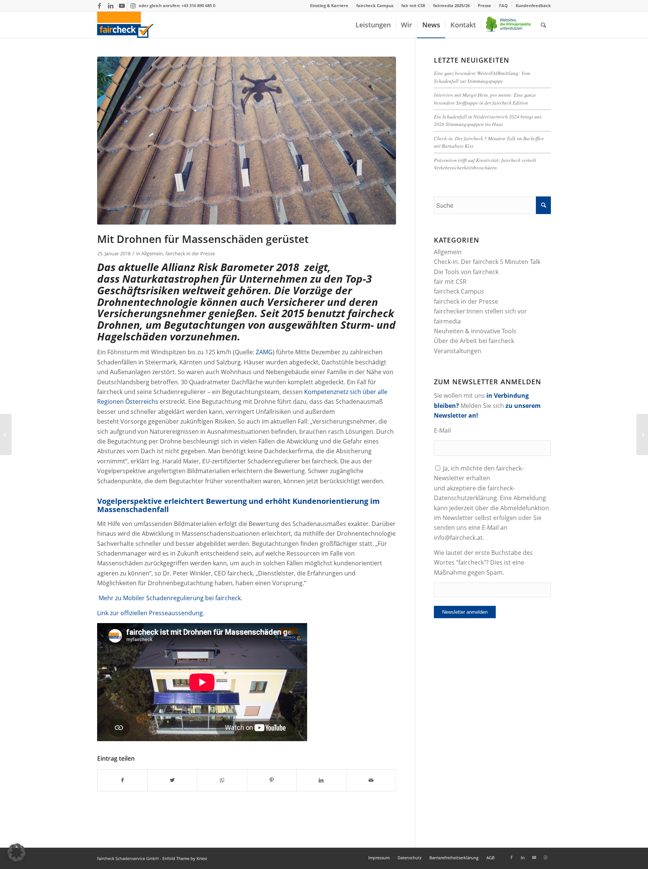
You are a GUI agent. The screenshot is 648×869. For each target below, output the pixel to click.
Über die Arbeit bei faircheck (474, 341)
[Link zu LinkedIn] (110, 5)
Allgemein (152, 253)
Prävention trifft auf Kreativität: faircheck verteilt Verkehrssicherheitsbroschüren (485, 163)
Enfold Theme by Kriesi (184, 858)
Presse (484, 5)
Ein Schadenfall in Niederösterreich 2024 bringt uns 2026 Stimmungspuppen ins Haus (488, 120)
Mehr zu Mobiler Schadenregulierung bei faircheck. (170, 598)
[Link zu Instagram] (133, 5)
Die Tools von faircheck (466, 272)
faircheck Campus (374, 5)
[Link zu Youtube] (121, 5)
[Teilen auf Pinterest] (272, 780)
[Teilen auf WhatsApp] (222, 780)
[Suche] (543, 25)
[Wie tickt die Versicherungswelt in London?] (642, 434)
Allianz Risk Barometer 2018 (230, 267)
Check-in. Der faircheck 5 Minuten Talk (487, 262)
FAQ (503, 5)
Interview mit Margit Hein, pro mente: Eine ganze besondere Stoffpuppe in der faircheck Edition (485, 98)
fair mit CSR (413, 5)
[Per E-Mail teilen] (371, 780)
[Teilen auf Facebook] (122, 780)
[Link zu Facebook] (99, 5)
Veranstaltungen (457, 351)
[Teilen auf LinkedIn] (321, 780)
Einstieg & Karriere (329, 5)
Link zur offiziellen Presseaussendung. (151, 613)
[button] (16, 852)
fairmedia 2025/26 (451, 5)
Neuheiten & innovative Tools (475, 331)
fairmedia (447, 321)
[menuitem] (329, 5)
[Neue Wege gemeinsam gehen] (6, 434)
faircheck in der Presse (190, 253)
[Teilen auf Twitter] (172, 780)
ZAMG (264, 352)
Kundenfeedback (533, 5)
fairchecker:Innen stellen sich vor (480, 311)
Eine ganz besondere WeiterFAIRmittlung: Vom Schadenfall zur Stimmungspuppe (482, 76)
